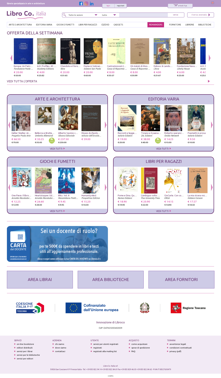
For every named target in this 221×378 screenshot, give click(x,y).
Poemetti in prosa (197, 133)
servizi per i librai (24, 351)
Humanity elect (88, 195)
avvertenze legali (178, 344)
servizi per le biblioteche (28, 355)
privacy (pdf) (175, 351)
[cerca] (175, 15)
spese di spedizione (140, 348)
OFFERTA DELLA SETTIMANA (35, 33)
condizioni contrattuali (181, 348)
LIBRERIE (189, 25)
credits (110, 376)
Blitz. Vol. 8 (63, 195)
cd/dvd (105, 25)
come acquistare (139, 344)
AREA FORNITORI (181, 279)
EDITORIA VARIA (44, 25)
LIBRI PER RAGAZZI (88, 25)
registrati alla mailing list (105, 351)
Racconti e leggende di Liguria (133, 133)
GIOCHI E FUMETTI (65, 25)
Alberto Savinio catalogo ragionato (76, 133)
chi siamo (59, 344)
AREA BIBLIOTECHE (110, 279)
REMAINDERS (155, 25)
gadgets (118, 25)
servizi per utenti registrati (105, 344)
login (108, 6)
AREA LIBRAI (40, 279)
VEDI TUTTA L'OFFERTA (22, 81)
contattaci (60, 351)
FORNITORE (175, 25)
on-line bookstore (25, 344)
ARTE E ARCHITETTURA (20, 25)
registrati (120, 6)
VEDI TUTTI (56, 148)
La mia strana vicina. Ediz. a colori (204, 195)
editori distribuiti (25, 348)
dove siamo (60, 348)
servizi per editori (25, 358)
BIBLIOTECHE (204, 25)
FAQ (133, 351)
